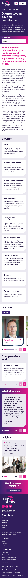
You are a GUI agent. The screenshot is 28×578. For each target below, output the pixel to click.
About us (4, 525)
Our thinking (5, 522)
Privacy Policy (14, 570)
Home (3, 9)
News (3, 527)
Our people (5, 518)
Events (4, 530)
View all (5, 312)
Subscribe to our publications (9, 557)
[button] (5, 349)
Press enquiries (6, 555)
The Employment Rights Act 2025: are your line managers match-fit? (14, 448)
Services (9, 9)
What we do (5, 520)
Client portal (5, 562)
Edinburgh (4, 543)
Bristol (3, 541)
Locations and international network (11, 532)
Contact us (5, 552)
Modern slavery (6, 575)
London (4, 546)
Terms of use (5, 570)
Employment (16, 9)
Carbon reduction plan (18, 575)
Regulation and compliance (9, 534)
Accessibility (17, 572)
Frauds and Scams (7, 572)
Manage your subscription (9, 559)
